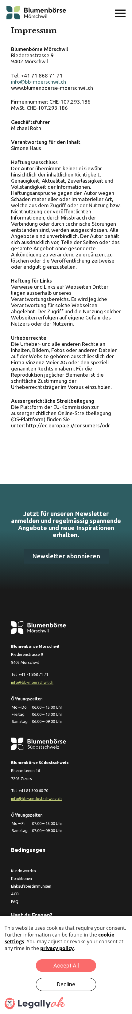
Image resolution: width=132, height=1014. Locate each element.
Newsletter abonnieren (66, 556)
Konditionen (21, 878)
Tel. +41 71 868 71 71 (37, 75)
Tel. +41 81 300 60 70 (29, 790)
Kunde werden (23, 871)
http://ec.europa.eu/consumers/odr (68, 425)
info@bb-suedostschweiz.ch (36, 798)
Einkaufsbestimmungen (31, 886)
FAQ (14, 901)
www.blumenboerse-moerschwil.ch (52, 88)
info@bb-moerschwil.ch (38, 82)
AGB (15, 894)
